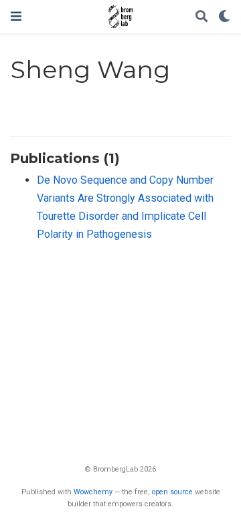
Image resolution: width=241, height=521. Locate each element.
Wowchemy (93, 492)
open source (172, 492)
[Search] (201, 17)
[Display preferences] (224, 17)
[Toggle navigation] (16, 16)
